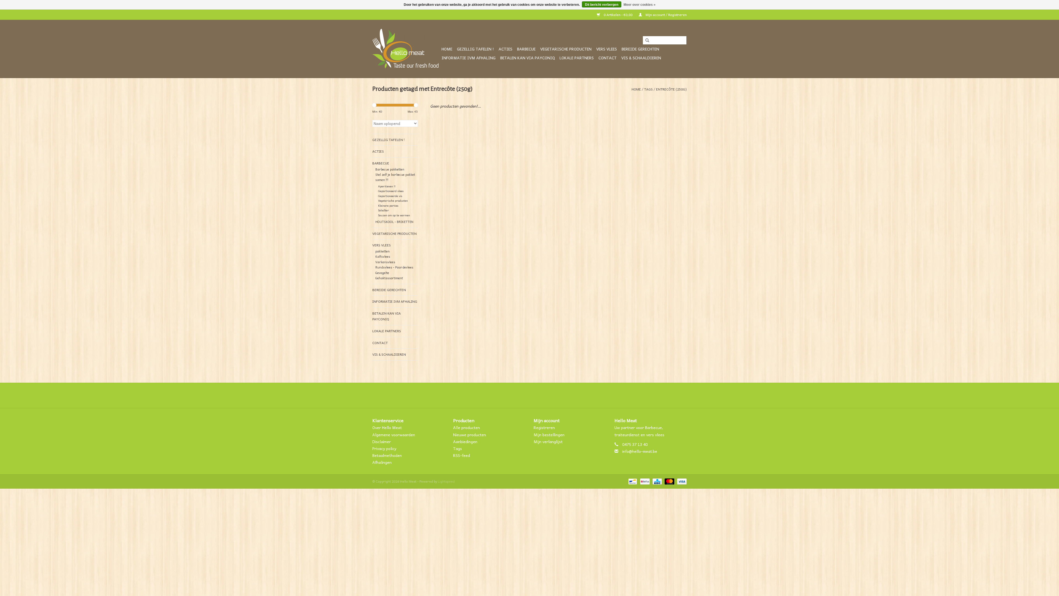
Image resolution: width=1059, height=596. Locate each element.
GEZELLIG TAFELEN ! (475, 49)
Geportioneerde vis (390, 196)
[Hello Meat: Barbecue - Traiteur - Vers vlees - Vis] (406, 49)
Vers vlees (606, 49)
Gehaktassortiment (389, 278)
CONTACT (607, 58)
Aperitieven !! (386, 186)
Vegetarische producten (566, 49)
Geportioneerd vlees (391, 191)
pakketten (382, 251)
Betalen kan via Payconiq (527, 58)
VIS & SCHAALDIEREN (641, 58)
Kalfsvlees (382, 256)
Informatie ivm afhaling (469, 58)
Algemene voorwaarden (393, 435)
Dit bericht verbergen (601, 5)
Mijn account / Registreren (666, 14)
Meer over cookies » (640, 5)
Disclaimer (381, 441)
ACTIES (505, 49)
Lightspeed (446, 481)
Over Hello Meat (387, 427)
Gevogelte (382, 272)
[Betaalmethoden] (632, 481)
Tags (648, 89)
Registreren (544, 427)
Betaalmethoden (387, 455)
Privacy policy (384, 448)
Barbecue (526, 49)
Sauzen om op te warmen (394, 215)
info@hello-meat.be (639, 451)
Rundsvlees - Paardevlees (394, 267)
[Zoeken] (645, 40)
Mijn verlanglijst (548, 441)
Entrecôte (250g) (671, 89)
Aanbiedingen (465, 441)
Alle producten (466, 427)
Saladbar (383, 210)
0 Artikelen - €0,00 (618, 14)
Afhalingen (382, 462)
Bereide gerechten (640, 49)
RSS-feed (461, 455)
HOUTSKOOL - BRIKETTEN (394, 221)
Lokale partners (577, 58)
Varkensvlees (385, 262)
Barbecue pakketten (389, 169)
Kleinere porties (388, 205)
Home (447, 49)
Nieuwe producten (469, 435)
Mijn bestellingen (549, 435)
